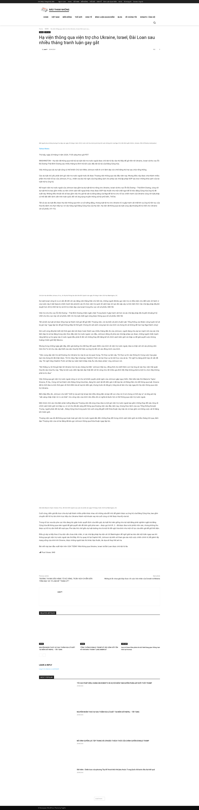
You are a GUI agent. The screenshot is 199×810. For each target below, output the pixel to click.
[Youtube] (159, 1)
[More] (76, 55)
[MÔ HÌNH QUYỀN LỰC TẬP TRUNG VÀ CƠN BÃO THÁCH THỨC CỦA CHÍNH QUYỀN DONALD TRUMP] (57, 752)
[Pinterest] (66, 55)
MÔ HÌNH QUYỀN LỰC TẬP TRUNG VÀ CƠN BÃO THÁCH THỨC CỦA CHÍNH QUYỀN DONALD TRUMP (113, 741)
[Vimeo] (156, 1)
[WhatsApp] (71, 55)
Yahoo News (44, 149)
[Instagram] (150, 1)
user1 (45, 49)
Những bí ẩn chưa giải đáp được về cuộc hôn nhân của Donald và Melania (132, 579)
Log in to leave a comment (49, 669)
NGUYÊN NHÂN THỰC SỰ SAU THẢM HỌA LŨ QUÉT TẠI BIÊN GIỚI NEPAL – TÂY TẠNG (108, 712)
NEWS (47, 29)
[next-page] (44, 655)
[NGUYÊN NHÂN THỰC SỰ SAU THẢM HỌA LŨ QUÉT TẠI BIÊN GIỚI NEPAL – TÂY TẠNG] (58, 631)
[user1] (40, 49)
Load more (98, 799)
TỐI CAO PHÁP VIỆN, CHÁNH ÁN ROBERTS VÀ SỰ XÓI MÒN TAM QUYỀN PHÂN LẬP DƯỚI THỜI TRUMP (114, 683)
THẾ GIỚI (47, 32)
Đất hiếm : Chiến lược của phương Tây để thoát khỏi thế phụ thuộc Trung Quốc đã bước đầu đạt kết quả (116, 770)
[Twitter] (153, 1)
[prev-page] (40, 655)
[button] (154, 22)
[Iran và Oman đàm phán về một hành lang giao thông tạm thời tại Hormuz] (140, 631)
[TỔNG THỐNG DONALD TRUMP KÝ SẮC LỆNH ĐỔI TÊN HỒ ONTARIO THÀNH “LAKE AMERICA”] (99, 631)
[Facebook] (147, 1)
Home (41, 29)
